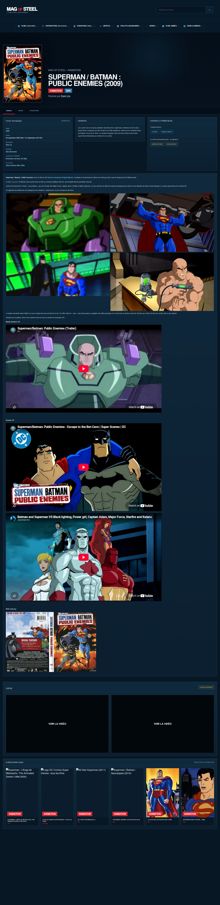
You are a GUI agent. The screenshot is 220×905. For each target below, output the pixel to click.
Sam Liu (65, 96)
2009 (7, 131)
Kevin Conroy (171, 144)
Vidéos (20, 110)
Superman (14, 182)
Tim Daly (24, 158)
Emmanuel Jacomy (13, 158)
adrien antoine (157, 144)
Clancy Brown (11, 165)
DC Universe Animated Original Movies (59, 177)
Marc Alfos (21, 165)
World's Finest (167, 132)
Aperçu (9, 110)
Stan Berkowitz (11, 152)
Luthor (154, 132)
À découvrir (34, 110)
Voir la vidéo (57, 723)
